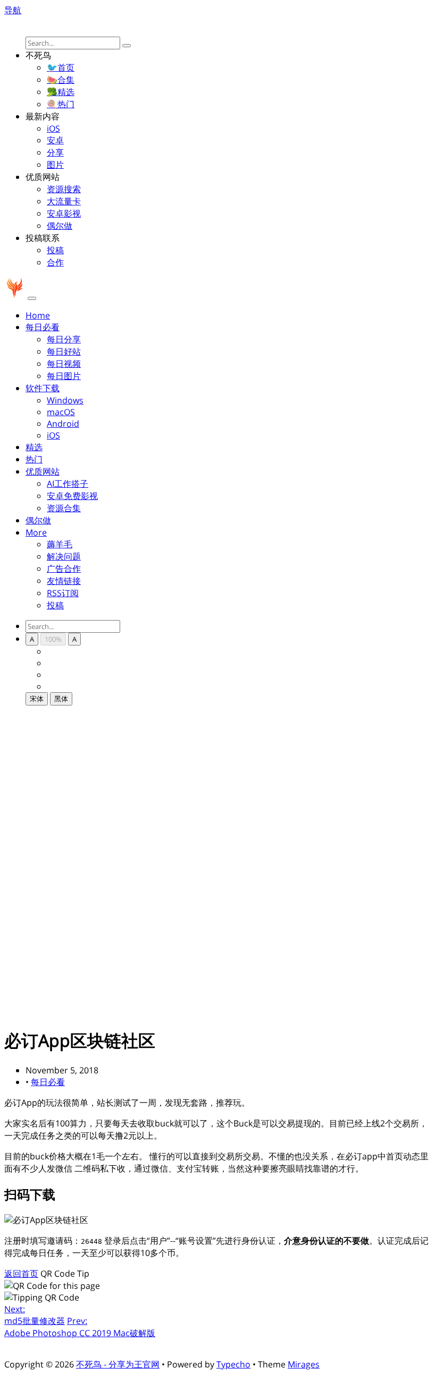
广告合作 (64, 568)
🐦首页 (60, 67)
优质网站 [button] (43, 471)
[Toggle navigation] (32, 298)
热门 (34, 459)
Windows (65, 400)
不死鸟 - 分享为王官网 (118, 1364)
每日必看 (48, 1082)
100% (53, 639)
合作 (55, 262)
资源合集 (64, 508)
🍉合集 (60, 79)
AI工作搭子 (67, 483)
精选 (34, 447)
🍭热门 (60, 104)
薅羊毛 (59, 544)
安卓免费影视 (72, 496)
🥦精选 (60, 92)
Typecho (233, 1364)
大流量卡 (64, 201)
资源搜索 (64, 189)
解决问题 (64, 556)
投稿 (55, 250)
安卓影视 (64, 213)
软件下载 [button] (43, 388)
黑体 (61, 698)
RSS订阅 (63, 593)
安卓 (55, 140)
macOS (61, 412)
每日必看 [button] (43, 327)
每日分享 (64, 339)
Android (63, 423)
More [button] (36, 532)
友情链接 (64, 581)
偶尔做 (59, 225)
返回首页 (21, 1273)
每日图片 (64, 376)
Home (38, 315)
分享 (55, 152)
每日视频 (64, 363)
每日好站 (64, 351)
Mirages (304, 1364)
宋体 (37, 698)
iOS (53, 128)
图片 (55, 164)
